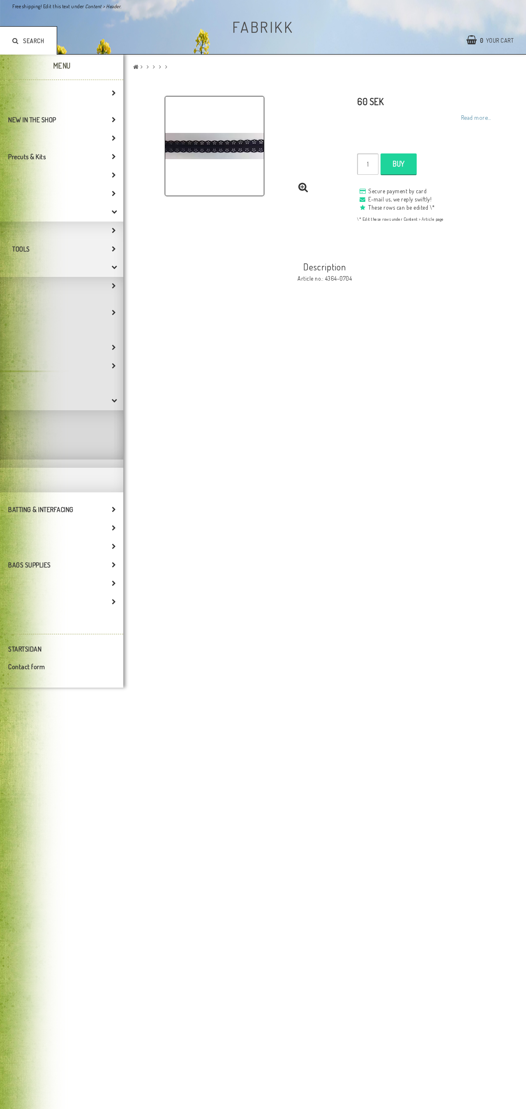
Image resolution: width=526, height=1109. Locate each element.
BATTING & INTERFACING (41, 509)
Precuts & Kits (27, 157)
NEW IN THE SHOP (32, 120)
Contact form (26, 667)
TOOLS (21, 249)
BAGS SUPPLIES (29, 565)
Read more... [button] (476, 117)
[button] (303, 187)
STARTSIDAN (25, 649)
